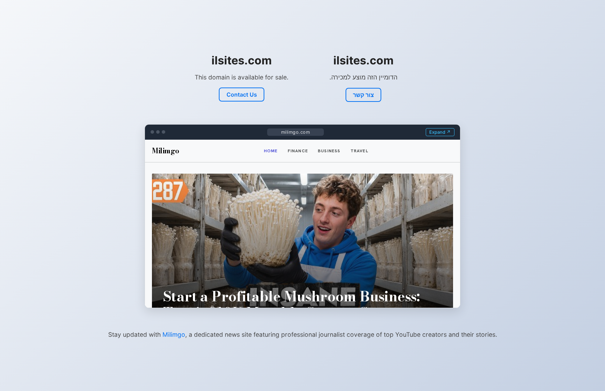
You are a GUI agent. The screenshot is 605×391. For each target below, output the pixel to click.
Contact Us (242, 94)
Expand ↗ (440, 132)
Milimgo (173, 334)
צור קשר (363, 94)
